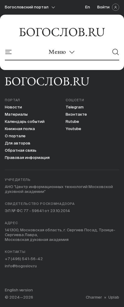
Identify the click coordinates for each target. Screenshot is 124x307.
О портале (15, 136)
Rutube (72, 121)
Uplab (113, 297)
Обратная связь (20, 150)
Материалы (16, 114)
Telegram (75, 107)
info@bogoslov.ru (21, 266)
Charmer (94, 297)
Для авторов (17, 143)
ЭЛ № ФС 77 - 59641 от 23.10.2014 (37, 210)
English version (19, 290)
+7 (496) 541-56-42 (24, 259)
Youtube (73, 128)
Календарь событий (25, 121)
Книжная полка (20, 128)
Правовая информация (27, 157)
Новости (13, 107)
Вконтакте (76, 114)
